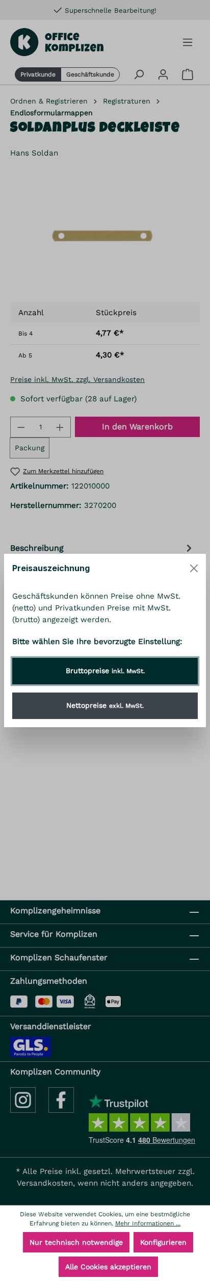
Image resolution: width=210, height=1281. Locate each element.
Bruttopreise (105, 671)
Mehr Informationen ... (147, 1223)
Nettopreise (105, 705)
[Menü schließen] (194, 568)
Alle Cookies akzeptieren (108, 1267)
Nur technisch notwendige (76, 1242)
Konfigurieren (163, 1242)
